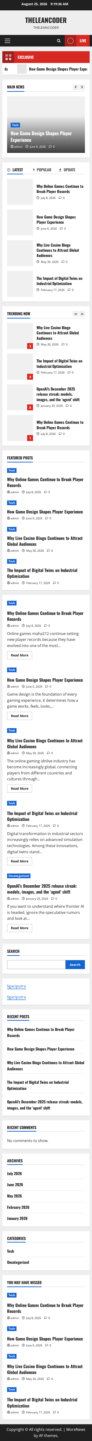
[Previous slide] (76, 87)
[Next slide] (82, 87)
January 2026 (17, 1218)
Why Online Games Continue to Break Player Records (20, 192)
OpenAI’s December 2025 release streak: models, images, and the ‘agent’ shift (20, 397)
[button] (7, 41)
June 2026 (15, 1184)
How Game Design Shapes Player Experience (53, 69)
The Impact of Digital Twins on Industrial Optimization (20, 284)
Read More (21, 656)
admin (18, 147)
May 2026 (14, 1196)
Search (13, 951)
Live (83, 40)
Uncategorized (18, 876)
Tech (15, 125)
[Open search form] (59, 40)
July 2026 (14, 1173)
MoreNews (75, 1429)
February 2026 (18, 1207)
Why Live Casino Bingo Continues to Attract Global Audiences (20, 253)
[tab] (20, 170)
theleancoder (46, 20)
